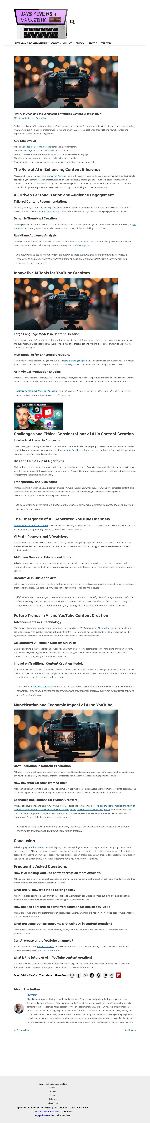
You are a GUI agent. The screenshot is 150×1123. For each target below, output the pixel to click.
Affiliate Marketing (22, 118)
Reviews (52, 1095)
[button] (72, 22)
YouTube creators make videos (36, 146)
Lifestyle (53, 1099)
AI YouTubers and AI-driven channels (31, 525)
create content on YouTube (53, 176)
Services (52, 1087)
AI (33, 118)
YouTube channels (45, 946)
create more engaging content (76, 360)
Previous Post (21, 1030)
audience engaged (81, 245)
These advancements (108, 628)
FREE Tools (53, 1102)
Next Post (130, 1030)
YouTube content (42, 686)
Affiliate (52, 1091)
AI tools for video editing (75, 450)
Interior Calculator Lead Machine (53, 1083)
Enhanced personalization (49, 211)
